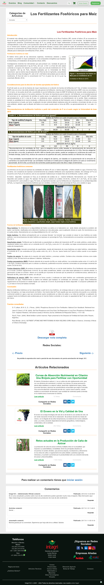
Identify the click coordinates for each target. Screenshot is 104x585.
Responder (91, 500)
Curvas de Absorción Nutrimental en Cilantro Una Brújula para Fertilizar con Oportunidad (62, 376)
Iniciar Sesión (83, 3)
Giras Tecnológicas (52, 575)
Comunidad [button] (29, 3)
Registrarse (95, 3)
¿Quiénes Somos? (13, 571)
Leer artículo (39, 396)
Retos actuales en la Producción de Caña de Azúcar (61, 442)
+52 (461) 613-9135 (17, 549)
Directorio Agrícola (69, 567)
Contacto (41, 3)
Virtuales (52, 577)
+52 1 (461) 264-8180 (17, 551)
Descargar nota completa (52, 337)
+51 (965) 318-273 (17, 555)
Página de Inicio (13, 567)
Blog (20, 3)
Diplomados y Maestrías (52, 572)
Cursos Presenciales (52, 566)
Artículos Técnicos (34, 569)
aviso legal (75, 583)
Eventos (12, 3)
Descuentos (52, 3)
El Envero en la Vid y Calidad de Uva (61, 411)
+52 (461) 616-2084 (17, 547)
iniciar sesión (75, 480)
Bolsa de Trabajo (69, 569)
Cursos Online (52, 569)
